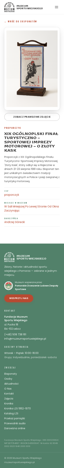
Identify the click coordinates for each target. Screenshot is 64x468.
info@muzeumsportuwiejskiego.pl (25, 338)
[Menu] (56, 7)
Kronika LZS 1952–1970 (17, 408)
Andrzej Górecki (14, 222)
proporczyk (11, 195)
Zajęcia (8, 398)
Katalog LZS (11, 413)
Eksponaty (10, 374)
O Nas (8, 388)
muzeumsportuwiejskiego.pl (19, 462)
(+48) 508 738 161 (15, 334)
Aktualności (11, 383)
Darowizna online (14, 428)
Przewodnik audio (15, 423)
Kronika (8, 403)
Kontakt (9, 393)
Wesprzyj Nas (18, 298)
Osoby (8, 378)
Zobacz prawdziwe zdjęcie (31, 117)
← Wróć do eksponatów (20, 21)
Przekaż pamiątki (14, 418)
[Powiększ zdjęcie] (32, 68)
